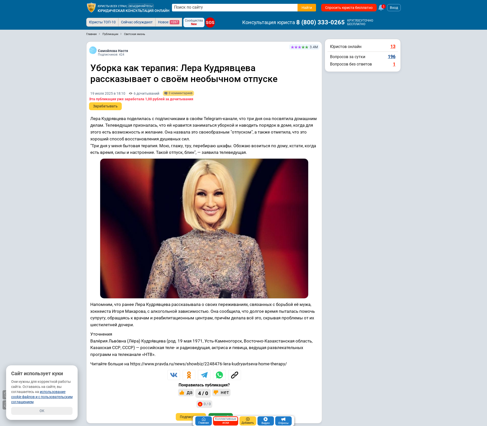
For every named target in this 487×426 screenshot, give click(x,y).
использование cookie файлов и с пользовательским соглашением (42, 397)
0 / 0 (207, 404)
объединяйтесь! (141, 6)
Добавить (247, 422)
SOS (210, 22)
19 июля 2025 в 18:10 (107, 93)
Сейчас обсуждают (137, 22)
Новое (168, 22)
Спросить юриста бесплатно (349, 8)
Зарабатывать (105, 106)
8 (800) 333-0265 (320, 22)
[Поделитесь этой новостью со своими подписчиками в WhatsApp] (219, 375)
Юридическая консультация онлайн (133, 11)
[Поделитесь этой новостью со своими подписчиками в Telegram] (204, 375)
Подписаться (191, 417)
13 (392, 46)
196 (391, 56)
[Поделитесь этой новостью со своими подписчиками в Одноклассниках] (189, 375)
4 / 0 (203, 393)
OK (42, 411)
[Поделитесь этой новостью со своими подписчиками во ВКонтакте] (173, 375)
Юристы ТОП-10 (102, 22)
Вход (394, 8)
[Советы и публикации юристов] (91, 8)
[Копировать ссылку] (234, 375)
